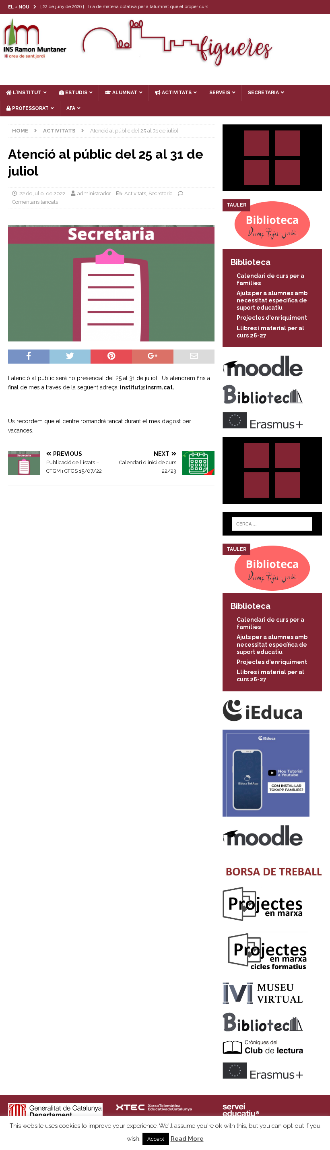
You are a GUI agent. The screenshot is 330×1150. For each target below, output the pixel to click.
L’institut (26, 92)
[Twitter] (292, 7)
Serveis (219, 92)
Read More (187, 1138)
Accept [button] (155, 1139)
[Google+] (287, 172)
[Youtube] (323, 7)
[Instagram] (276, 7)
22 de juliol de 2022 (42, 193)
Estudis (75, 92)
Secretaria (160, 193)
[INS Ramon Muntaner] (165, 64)
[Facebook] (307, 7)
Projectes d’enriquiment (272, 317)
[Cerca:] (272, 524)
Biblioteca (250, 262)
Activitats (135, 193)
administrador (94, 193)
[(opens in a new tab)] (272, 244)
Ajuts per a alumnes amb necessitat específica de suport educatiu (272, 300)
